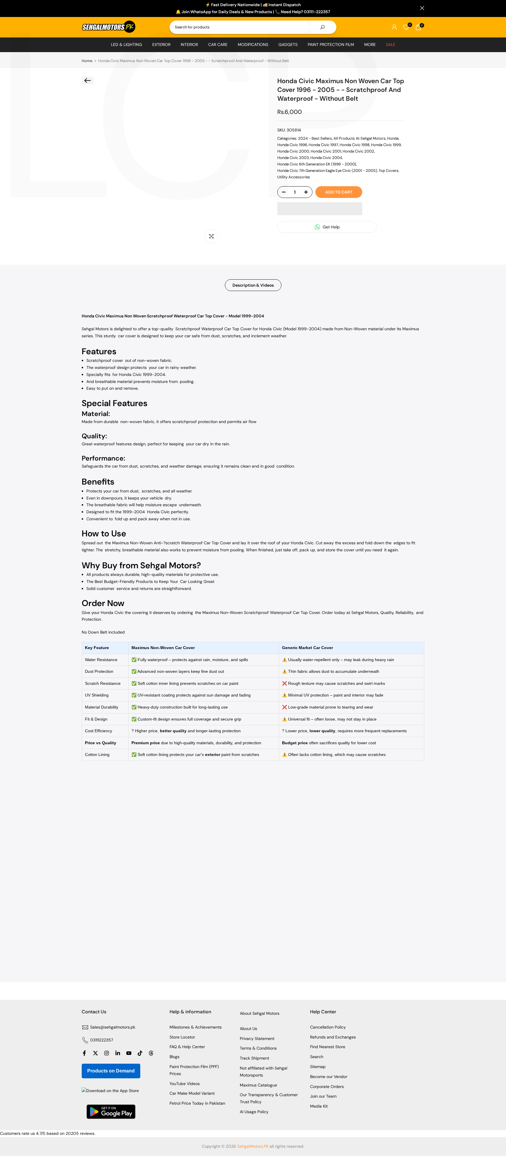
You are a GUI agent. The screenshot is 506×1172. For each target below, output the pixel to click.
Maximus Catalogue (258, 1085)
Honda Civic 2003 (293, 157)
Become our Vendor (328, 1076)
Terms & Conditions (258, 1048)
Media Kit (319, 1106)
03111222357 (101, 1040)
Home (87, 61)
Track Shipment (254, 1058)
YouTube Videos (185, 1083)
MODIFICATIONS (253, 44)
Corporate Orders (327, 1086)
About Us (248, 1028)
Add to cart (338, 192)
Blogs (175, 1056)
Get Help (331, 227)
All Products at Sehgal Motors (360, 138)
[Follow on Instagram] (106, 1053)
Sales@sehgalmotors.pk (112, 1027)
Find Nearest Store (327, 1046)
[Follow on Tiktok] (140, 1053)
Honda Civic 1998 (355, 144)
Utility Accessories (293, 176)
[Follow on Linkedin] (117, 1053)
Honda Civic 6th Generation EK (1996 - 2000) (316, 164)
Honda (393, 138)
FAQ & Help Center (187, 1046)
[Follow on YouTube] (128, 1053)
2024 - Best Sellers (315, 138)
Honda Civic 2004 (326, 157)
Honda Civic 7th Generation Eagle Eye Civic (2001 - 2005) (327, 170)
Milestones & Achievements (196, 1027)
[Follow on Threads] (151, 1053)
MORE (370, 44)
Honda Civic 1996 (292, 144)
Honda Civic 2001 (326, 151)
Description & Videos (253, 285)
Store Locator (182, 1037)
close (84, 8)
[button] (319, 208)
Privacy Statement (257, 1038)
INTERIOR (189, 44)
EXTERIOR (161, 44)
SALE (390, 44)
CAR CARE (218, 44)
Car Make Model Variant (192, 1093)
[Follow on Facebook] (84, 1053)
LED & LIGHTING (126, 44)
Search (316, 1056)
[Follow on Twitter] (95, 1053)
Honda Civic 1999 (386, 144)
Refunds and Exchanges (333, 1037)
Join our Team (323, 1096)
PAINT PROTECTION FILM (331, 44)
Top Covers (389, 170)
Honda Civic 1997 (323, 144)
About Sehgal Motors (259, 1013)
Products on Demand (111, 1070)
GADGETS (288, 44)
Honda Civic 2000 (293, 151)
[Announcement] (253, 8)
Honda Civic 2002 (358, 151)
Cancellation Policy (328, 1027)
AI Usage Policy (254, 1111)
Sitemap (318, 1066)
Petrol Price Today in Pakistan (197, 1103)
